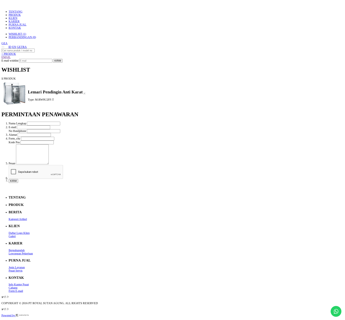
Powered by (8, 315)
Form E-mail (16, 290)
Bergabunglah (17, 250)
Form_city (14, 138)
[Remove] (84, 93)
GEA (4, 43)
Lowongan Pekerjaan (21, 253)
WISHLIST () (17, 33)
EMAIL (6, 57)
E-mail (12, 127)
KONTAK (15, 27)
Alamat (13, 134)
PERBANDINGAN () (22, 37)
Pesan (12, 163)
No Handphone (17, 130)
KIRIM (57, 60)
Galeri (12, 236)
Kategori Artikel (18, 219)
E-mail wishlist (9, 60)
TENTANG (15, 11)
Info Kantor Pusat (19, 284)
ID (10, 46)
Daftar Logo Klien (19, 233)
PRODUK (15, 14)
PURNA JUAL (17, 24)
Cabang (13, 287)
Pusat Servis (15, 270)
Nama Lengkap (17, 123)
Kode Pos (14, 142)
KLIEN (13, 18)
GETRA (22, 46)
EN (14, 46)
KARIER (14, 21)
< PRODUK (8, 53)
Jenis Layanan (17, 267)
